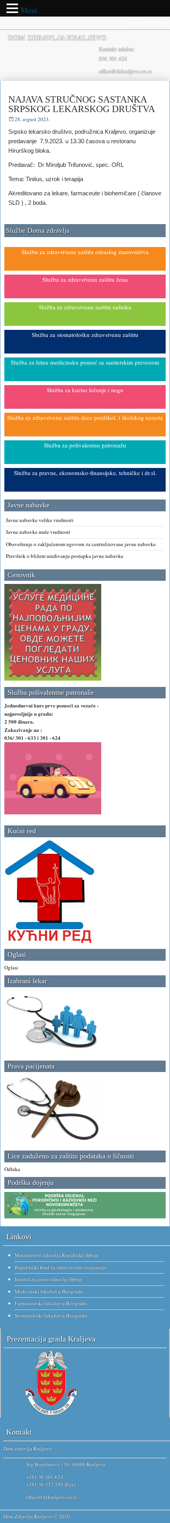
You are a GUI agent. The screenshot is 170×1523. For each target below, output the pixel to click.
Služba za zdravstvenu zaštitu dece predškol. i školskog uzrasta (85, 417)
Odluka (12, 1169)
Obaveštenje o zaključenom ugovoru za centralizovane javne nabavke (81, 544)
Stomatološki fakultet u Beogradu (51, 1315)
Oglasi (11, 967)
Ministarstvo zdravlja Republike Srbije (56, 1255)
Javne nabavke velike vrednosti (40, 520)
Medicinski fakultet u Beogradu (49, 1291)
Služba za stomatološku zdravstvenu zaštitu (85, 335)
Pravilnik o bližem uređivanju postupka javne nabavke (64, 555)
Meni (29, 10)
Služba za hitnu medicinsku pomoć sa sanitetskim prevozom (85, 362)
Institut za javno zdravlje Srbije (48, 1279)
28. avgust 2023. (32, 119)
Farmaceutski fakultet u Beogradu (51, 1303)
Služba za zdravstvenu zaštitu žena (85, 279)
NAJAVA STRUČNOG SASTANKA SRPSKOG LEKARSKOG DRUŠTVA (81, 104)
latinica (159, 22)
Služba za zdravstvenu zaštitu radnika (85, 307)
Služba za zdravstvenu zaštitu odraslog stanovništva (85, 252)
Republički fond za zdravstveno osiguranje (60, 1267)
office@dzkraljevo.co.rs (125, 71)
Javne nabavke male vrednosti (38, 531)
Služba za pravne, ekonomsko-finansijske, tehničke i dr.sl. (85, 473)
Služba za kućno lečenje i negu (85, 390)
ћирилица (137, 22)
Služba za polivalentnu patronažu (85, 445)
